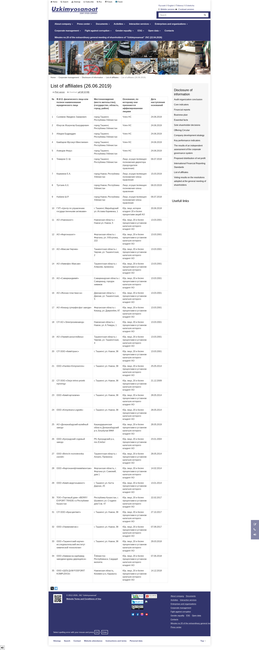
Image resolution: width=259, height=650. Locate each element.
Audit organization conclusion (188, 99)
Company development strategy (189, 135)
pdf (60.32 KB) (83, 92)
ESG (140, 31)
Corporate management (67, 31)
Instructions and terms (116, 641)
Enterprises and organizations (170, 24)
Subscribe (90, 2)
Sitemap (77, 2)
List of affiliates (112, 77)
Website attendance (93, 641)
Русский (162, 6)
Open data (153, 31)
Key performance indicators (187, 140)
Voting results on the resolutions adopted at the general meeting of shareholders (190, 181)
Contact (77, 641)
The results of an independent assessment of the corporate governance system (188, 149)
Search (65, 2)
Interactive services (139, 24)
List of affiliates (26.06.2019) (81, 86)
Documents (102, 24)
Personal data (136, 641)
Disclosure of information (92, 77)
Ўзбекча (179, 6)
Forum (109, 2)
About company (63, 24)
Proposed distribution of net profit (189, 158)
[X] (52, 588)
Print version (60, 92)
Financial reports (182, 110)
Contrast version (186, 9)
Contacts (169, 31)
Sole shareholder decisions (187, 125)
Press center (84, 24)
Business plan (181, 115)
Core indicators (181, 104)
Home (55, 2)
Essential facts (181, 120)
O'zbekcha (189, 6)
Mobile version (168, 9)
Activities (119, 24)
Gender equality (123, 31)
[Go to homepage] (75, 10)
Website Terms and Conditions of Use (83, 599)
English (171, 6)
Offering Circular (182, 130)
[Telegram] (56, 588)
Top (202, 641)
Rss (100, 2)
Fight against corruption (97, 31)
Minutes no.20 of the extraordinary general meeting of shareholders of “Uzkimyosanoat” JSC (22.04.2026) (108, 37)
